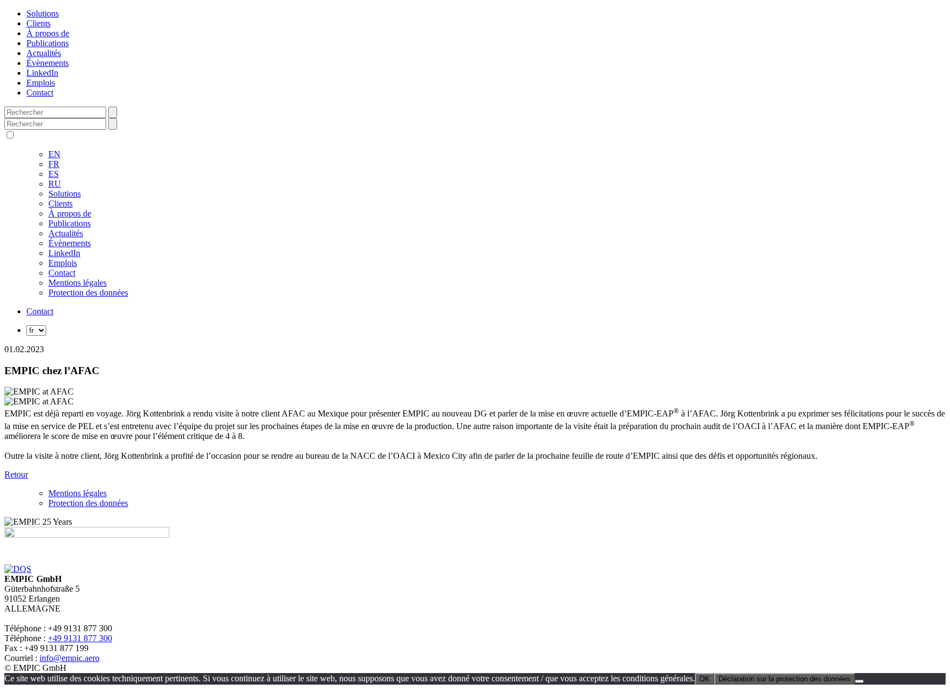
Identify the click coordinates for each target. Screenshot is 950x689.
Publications (47, 43)
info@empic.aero (70, 658)
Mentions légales (77, 282)
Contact (39, 92)
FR (53, 164)
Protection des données (88, 292)
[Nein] (859, 681)
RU (54, 183)
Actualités (43, 53)
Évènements (47, 63)
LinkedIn (42, 72)
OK (704, 679)
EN (54, 154)
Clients (38, 23)
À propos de (47, 33)
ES (53, 174)
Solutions (42, 13)
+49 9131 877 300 (80, 638)
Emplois (40, 82)
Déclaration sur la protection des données (784, 679)
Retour (16, 474)
